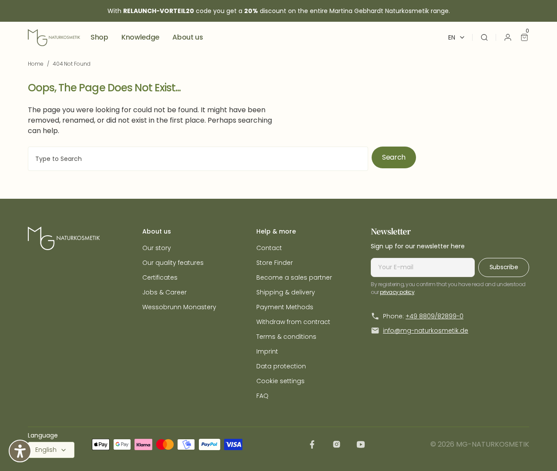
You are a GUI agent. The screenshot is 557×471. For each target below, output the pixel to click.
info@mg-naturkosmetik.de (425, 330)
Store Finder (274, 262)
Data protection (281, 366)
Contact (269, 248)
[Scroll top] (536, 450)
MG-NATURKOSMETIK (492, 444)
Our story (156, 248)
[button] (484, 37)
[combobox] (198, 159)
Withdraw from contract (293, 321)
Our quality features (173, 262)
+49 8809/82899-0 (434, 316)
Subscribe (504, 267)
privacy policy (397, 292)
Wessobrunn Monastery (179, 307)
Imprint (267, 351)
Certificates (160, 277)
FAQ (262, 395)
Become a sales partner (294, 277)
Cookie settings (280, 381)
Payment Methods (284, 307)
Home (36, 63)
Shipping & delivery (285, 292)
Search (394, 157)
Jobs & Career (164, 292)
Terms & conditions (286, 336)
